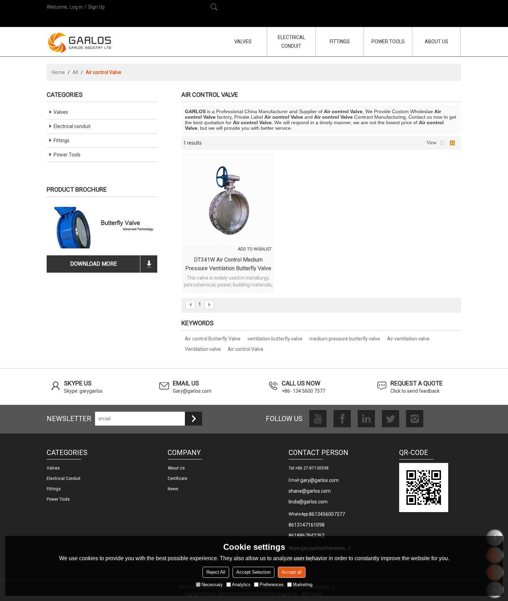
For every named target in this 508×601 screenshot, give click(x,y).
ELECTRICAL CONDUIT (291, 42)
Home (58, 72)
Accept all (292, 572)
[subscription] (193, 419)
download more (93, 264)
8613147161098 (306, 525)
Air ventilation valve (408, 339)
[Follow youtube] (318, 418)
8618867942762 (306, 535)
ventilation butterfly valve (274, 339)
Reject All (215, 572)
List (442, 142)
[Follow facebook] (342, 418)
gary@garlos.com (319, 480)
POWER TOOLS (388, 41)
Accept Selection (253, 572)
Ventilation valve (203, 349)
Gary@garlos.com (192, 391)
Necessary (212, 584)
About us (176, 468)
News (173, 488)
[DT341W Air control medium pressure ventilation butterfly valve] (228, 200)
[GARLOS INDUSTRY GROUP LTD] (79, 42)
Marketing (302, 584)
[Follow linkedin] (366, 418)
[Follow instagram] (414, 418)
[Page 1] (190, 304)
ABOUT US (436, 41)
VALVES (243, 41)
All (75, 72)
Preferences (272, 584)
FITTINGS (340, 41)
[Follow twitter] (390, 418)
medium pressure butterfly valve (344, 339)
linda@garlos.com (308, 501)
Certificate (177, 478)
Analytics (241, 584)
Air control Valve (245, 349)
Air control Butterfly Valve (213, 339)
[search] (214, 6)
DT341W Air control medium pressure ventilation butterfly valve (228, 264)
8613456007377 (327, 514)
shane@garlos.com (310, 491)
